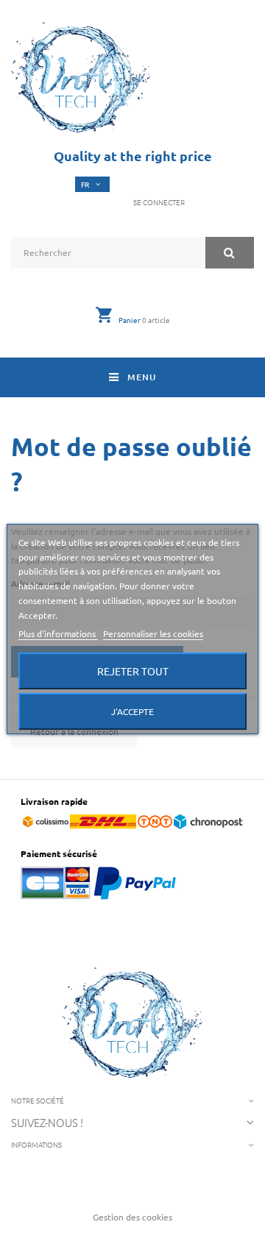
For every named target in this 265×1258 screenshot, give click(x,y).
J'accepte (132, 711)
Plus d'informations (58, 633)
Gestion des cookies (132, 1217)
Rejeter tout (133, 671)
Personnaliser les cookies (153, 633)
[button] (156, 201)
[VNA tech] (80, 77)
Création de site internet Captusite (133, 1238)
